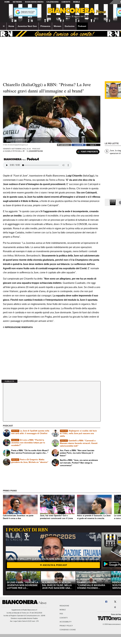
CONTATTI (66, 2)
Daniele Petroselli (14, 151)
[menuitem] (3, 26)
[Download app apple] (115, 607)
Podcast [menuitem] (82, 26)
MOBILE (76, 2)
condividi (78, 145)
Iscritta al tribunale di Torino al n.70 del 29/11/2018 (24, 613)
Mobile (63, 610)
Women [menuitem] (57, 26)
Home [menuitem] (11, 26)
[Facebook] (106, 602)
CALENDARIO (52, 2)
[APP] (113, 202)
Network (17, 2)
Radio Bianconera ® (30, 610)
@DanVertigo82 (35, 151)
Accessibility (65, 622)
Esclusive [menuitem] (70, 26)
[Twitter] (115, 602)
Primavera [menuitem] (45, 26)
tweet (92, 145)
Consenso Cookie (68, 630)
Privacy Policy (66, 626)
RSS (61, 614)
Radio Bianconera (34, 2)
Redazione (64, 606)
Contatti (64, 618)
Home (7, 2)
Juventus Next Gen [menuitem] (27, 26)
